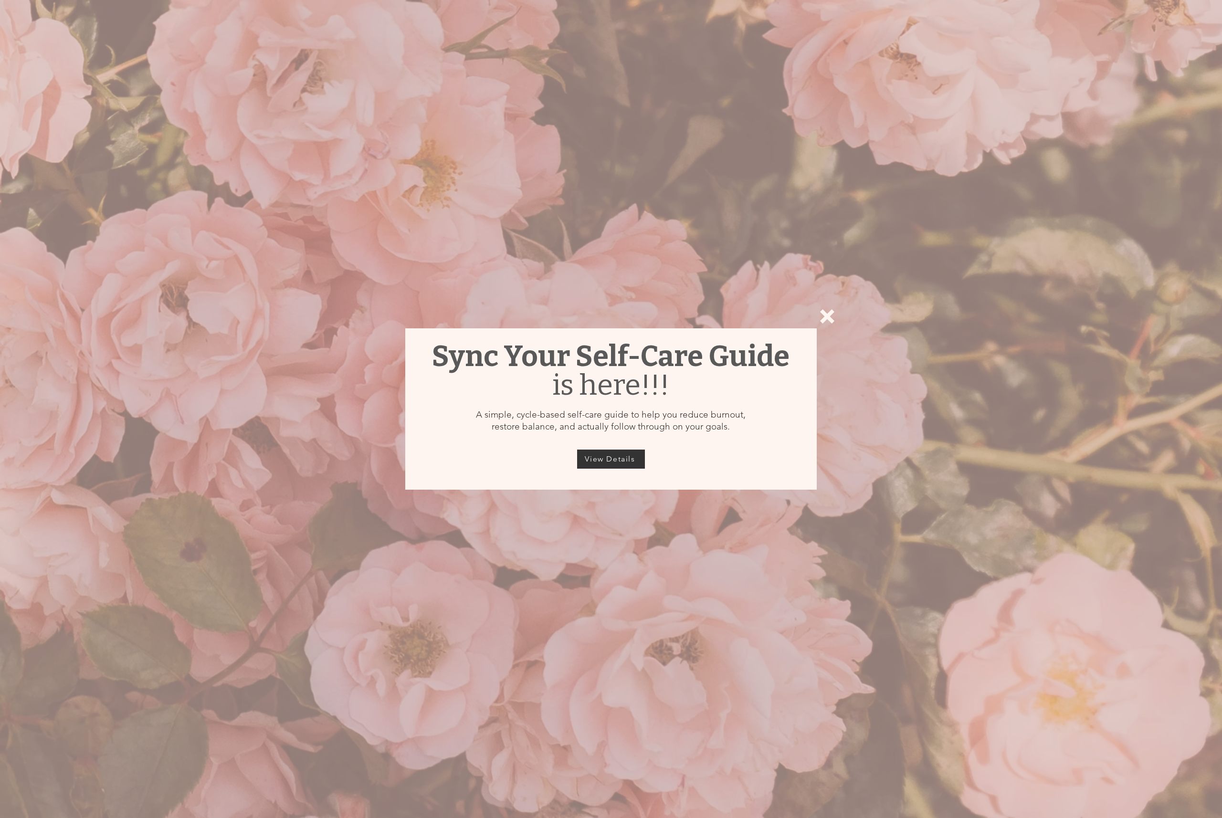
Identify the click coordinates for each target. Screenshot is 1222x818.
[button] (827, 316)
